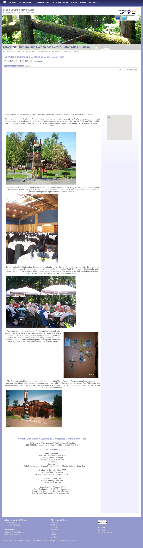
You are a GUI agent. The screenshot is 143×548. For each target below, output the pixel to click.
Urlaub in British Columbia (14, 532)
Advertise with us (10, 522)
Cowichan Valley (67, 51)
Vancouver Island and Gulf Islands (48, 51)
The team (54, 525)
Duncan (76, 51)
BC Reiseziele (30, 51)
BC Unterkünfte (25, 3)
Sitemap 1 (101, 530)
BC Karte (12, 3)
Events (74, 3)
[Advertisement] (71, 92)
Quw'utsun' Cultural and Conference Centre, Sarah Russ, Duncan (46, 47)
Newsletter (55, 530)
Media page (55, 534)
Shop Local (94, 3)
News (53, 532)
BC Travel (21, 51)
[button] (119, 125)
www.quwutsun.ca (57, 449)
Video (28, 66)
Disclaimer (55, 537)
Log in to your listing (12, 525)
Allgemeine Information (14, 66)
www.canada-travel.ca (12, 534)
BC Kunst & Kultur (60, 3)
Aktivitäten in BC (42, 3)
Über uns (54, 522)
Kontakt (54, 527)
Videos (83, 3)
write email (38, 61)
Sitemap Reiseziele (105, 532)
